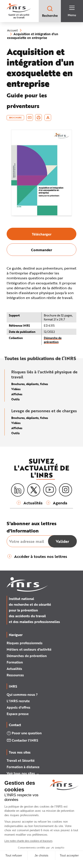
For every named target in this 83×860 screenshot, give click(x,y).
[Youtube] (49, 490)
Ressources (15, 675)
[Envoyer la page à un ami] (30, 118)
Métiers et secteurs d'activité (29, 649)
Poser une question (27, 733)
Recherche (50, 15)
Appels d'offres (18, 707)
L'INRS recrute (18, 700)
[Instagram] (65, 490)
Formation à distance (23, 766)
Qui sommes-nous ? (22, 694)
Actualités (14, 668)
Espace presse (18, 713)
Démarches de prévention (27, 655)
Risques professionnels (24, 642)
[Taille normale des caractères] (48, 117)
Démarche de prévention (53, 340)
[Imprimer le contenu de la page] (38, 117)
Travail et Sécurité (21, 760)
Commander (41, 249)
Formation (15, 662)
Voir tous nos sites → (23, 773)
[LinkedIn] (17, 490)
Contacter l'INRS (25, 740)
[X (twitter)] (33, 490)
